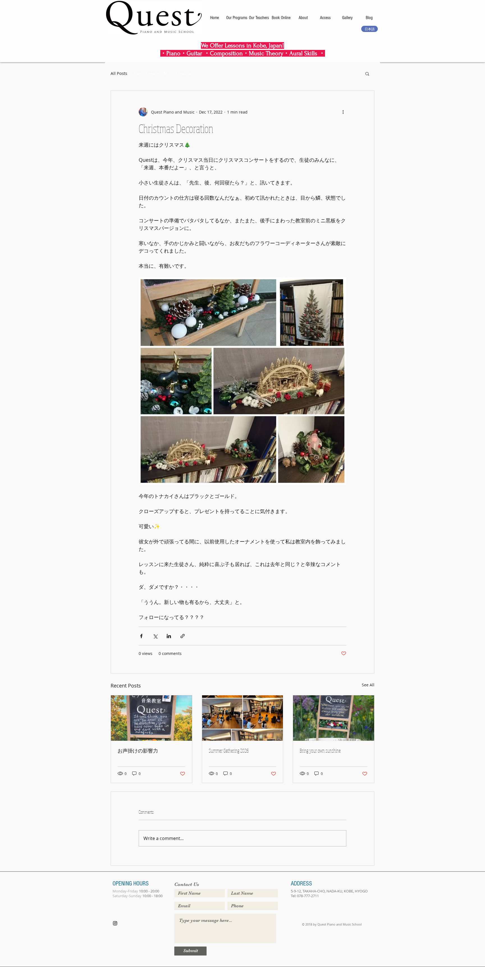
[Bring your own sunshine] (333, 718)
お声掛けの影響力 (138, 750)
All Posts (119, 73)
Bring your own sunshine (320, 750)
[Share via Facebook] (141, 636)
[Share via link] (182, 636)
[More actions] (343, 112)
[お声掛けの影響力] (151, 718)
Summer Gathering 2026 (229, 750)
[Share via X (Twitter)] (155, 636)
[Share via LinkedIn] (168, 636)
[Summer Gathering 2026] (242, 718)
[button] (367, 73)
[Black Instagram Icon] (115, 923)
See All (368, 684)
